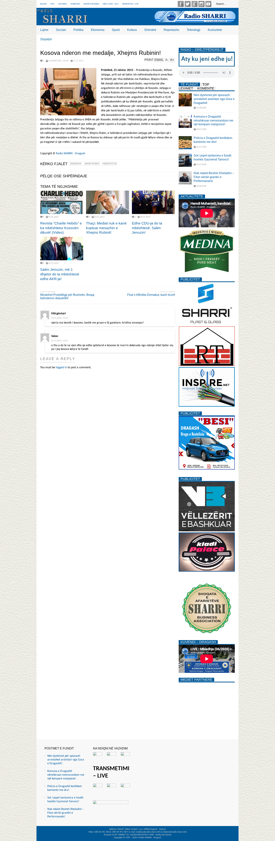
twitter (188, 4)
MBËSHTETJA (110, 163)
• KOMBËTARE (55, 61)
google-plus (195, 4)
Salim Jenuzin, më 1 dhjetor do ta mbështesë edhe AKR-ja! (59, 274)
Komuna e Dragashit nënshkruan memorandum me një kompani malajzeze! (213, 120)
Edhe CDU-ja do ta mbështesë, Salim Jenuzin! (147, 227)
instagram (201, 4)
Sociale (61, 29)
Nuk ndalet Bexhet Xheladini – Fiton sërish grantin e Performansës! (214, 177)
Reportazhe (171, 29)
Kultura (132, 29)
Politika (78, 29)
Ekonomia (97, 29)
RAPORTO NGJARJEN (91, 4)
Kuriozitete (215, 29)
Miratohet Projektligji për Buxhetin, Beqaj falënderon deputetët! (67, 296)
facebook (181, 4)
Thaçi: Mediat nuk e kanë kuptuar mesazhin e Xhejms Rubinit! (106, 227)
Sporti (116, 29)
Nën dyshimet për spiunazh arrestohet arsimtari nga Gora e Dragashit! (214, 98)
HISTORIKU (62, 4)
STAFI (52, 4)
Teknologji (193, 29)
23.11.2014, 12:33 (59, 318)
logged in (61, 367)
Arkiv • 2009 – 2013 (110, 4)
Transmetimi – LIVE (130, 4)
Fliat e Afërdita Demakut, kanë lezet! (151, 294)
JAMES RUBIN (92, 163)
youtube (208, 4)
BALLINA (43, 4)
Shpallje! (46, 39)
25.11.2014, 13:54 (59, 341)
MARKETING (75, 4)
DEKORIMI (75, 163)
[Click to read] (61, 202)
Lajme (44, 29)
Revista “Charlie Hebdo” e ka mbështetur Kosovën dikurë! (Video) (61, 227)
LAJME (66, 61)
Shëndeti (150, 29)
